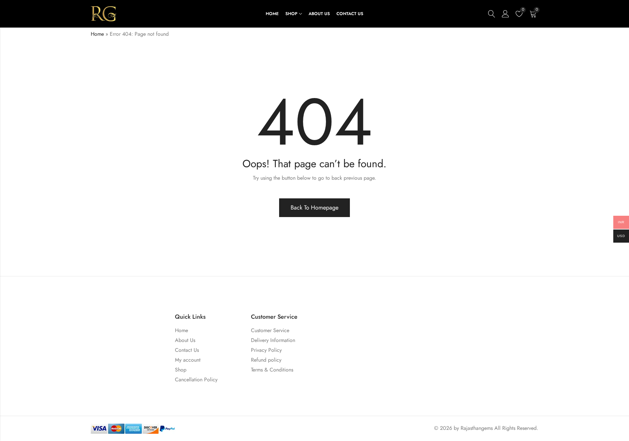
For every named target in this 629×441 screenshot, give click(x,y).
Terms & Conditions (272, 369)
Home (97, 34)
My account (187, 360)
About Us (185, 340)
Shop (180, 369)
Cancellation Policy (196, 379)
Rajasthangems (477, 428)
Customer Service (270, 330)
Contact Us (187, 350)
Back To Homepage (314, 207)
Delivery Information (273, 340)
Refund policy (266, 360)
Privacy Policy (266, 350)
